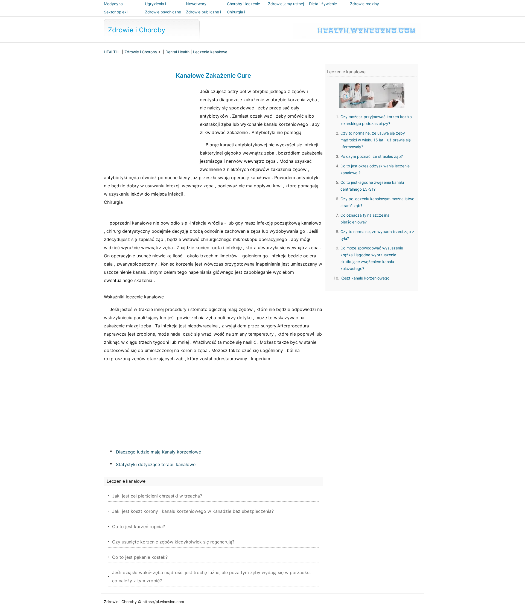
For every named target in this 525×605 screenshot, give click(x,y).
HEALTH (111, 52)
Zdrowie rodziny (364, 3)
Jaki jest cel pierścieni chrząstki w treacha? (157, 496)
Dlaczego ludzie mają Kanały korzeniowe (158, 452)
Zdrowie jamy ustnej (286, 3)
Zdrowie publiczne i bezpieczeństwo (203, 16)
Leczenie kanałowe (210, 52)
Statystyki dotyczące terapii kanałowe (156, 464)
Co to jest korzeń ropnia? (138, 526)
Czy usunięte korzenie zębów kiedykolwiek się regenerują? (173, 542)
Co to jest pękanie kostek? (140, 557)
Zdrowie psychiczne (163, 12)
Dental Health (177, 52)
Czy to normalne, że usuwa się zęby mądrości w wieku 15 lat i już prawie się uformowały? (375, 140)
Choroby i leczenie (243, 3)
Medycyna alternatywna (115, 7)
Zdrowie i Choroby (136, 30)
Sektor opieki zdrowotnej (115, 16)
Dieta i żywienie (323, 3)
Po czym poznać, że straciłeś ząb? (371, 156)
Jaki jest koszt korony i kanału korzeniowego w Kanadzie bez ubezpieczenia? (193, 511)
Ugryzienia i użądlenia (155, 7)
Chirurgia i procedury (236, 16)
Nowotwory (196, 3)
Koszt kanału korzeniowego (364, 278)
